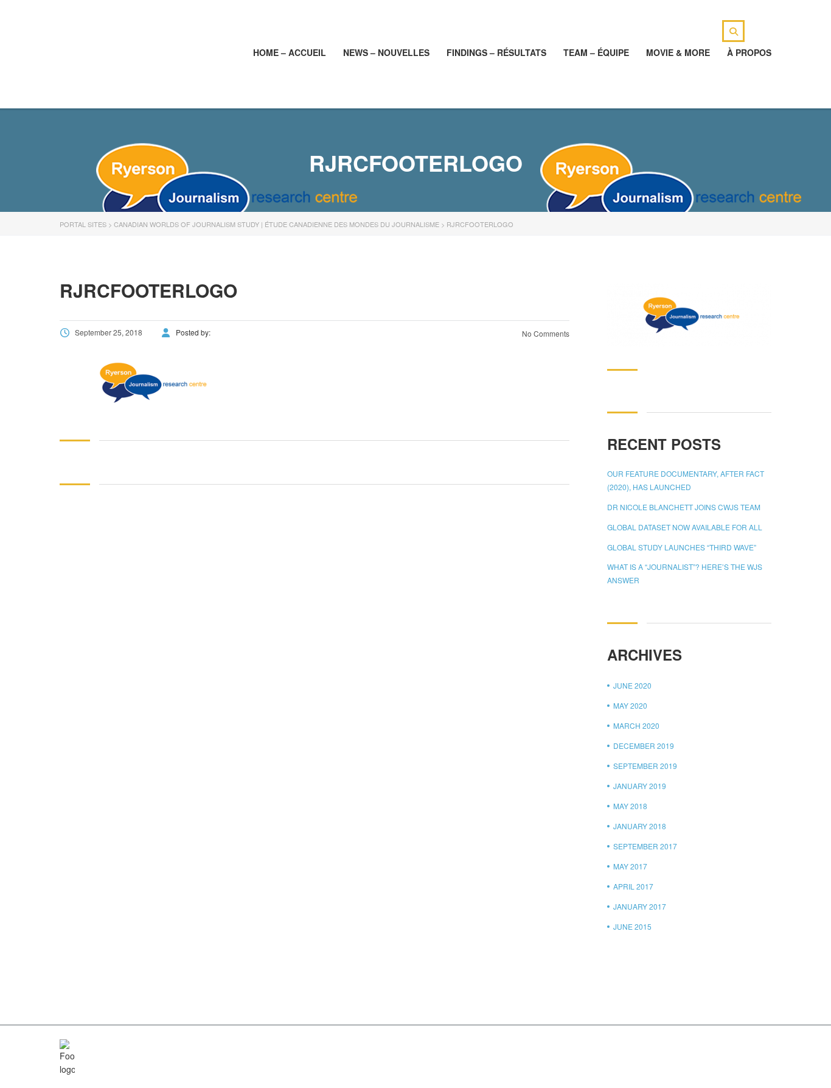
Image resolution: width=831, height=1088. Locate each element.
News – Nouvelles (386, 52)
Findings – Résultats (496, 52)
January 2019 (639, 786)
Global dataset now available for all (684, 527)
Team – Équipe (596, 52)
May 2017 (630, 866)
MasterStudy (159, 1047)
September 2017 (645, 846)
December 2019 (643, 745)
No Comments (544, 333)
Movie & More (678, 52)
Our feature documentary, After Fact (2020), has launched (685, 480)
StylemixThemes (317, 1047)
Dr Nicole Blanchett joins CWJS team (683, 507)
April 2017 (633, 886)
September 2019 (645, 765)
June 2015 (632, 926)
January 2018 (639, 826)
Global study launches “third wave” (681, 547)
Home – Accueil (289, 52)
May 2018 (630, 806)
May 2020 (630, 705)
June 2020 (632, 685)
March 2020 (636, 725)
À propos (749, 52)
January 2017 (639, 906)
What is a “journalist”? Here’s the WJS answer (684, 573)
